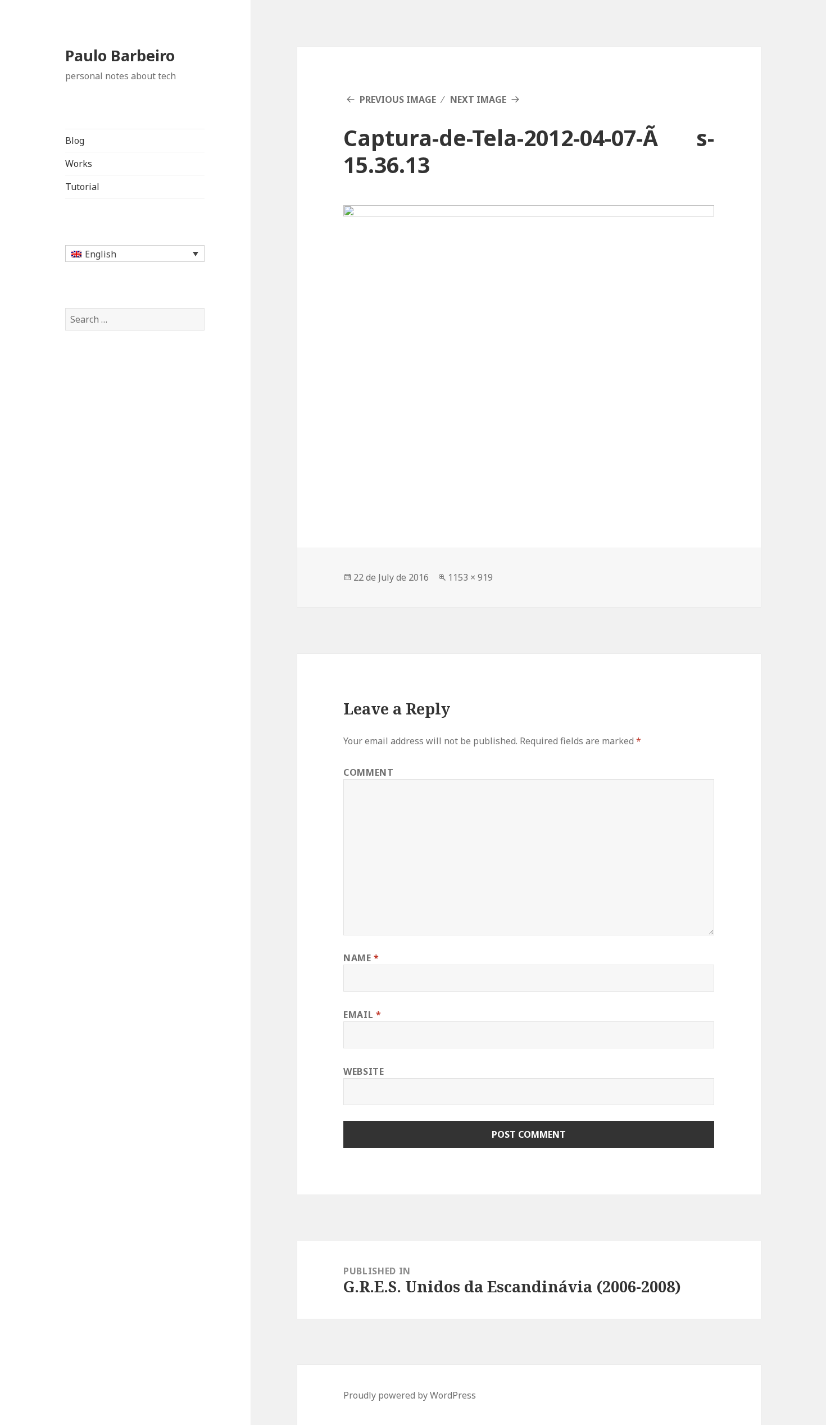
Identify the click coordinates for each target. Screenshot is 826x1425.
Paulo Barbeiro (120, 55)
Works (78, 163)
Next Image (478, 99)
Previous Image (398, 99)
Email (362, 1014)
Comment (368, 772)
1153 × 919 (470, 577)
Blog (74, 140)
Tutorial (82, 186)
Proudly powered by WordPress (409, 1395)
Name (361, 958)
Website (363, 1071)
